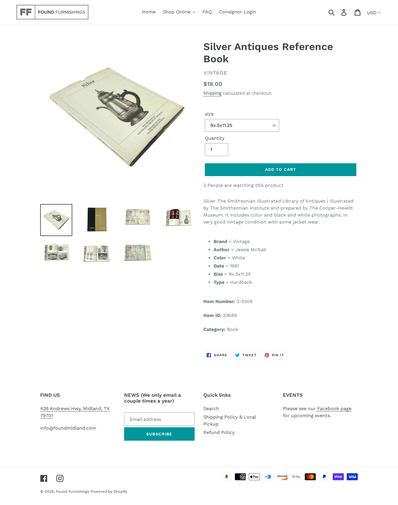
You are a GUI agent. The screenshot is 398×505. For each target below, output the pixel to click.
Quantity (214, 138)
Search (211, 408)
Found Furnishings (72, 491)
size (209, 114)
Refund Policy (219, 432)
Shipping (212, 93)
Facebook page (333, 408)
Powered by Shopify (109, 491)
